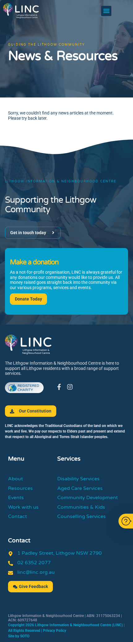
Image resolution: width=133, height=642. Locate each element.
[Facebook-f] (59, 387)
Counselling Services (81, 516)
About (15, 479)
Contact (17, 516)
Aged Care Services (80, 488)
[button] (106, 11)
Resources (20, 488)
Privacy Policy (54, 630)
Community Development (87, 498)
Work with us (23, 507)
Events (16, 498)
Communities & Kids (81, 507)
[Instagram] (70, 387)
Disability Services (78, 479)
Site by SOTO (18, 636)
